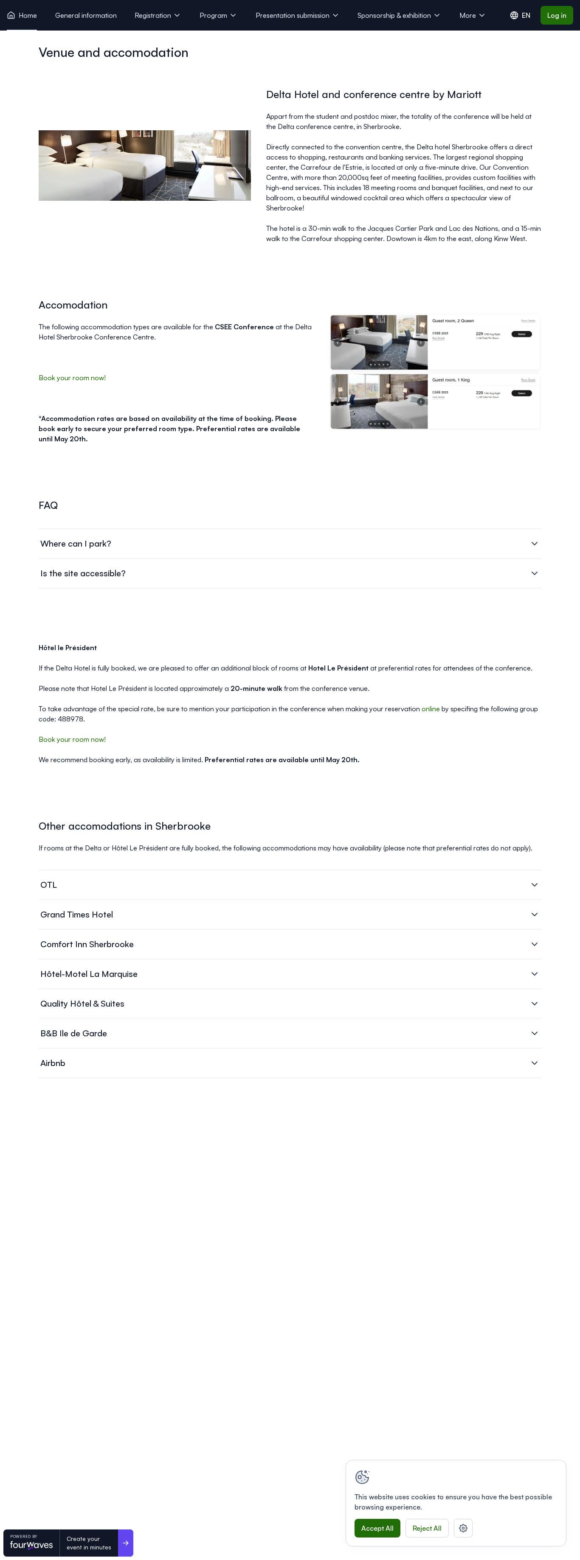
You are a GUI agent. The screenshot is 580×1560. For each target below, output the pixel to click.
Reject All (427, 1528)
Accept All (377, 1528)
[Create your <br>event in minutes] (125, 1543)
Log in (556, 15)
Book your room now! (72, 377)
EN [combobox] (526, 15)
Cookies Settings (463, 1528)
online (432, 708)
